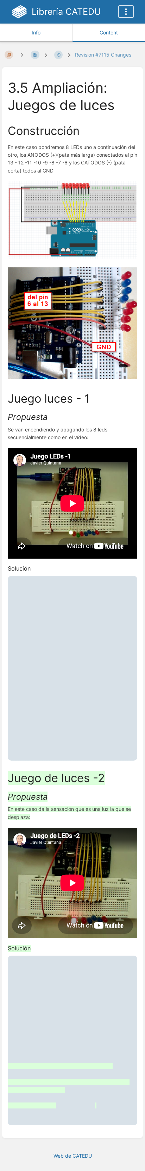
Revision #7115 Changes (103, 55)
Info (36, 32)
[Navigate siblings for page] (21, 54)
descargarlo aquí (45, 733)
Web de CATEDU (72, 1156)
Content (109, 32)
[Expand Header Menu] (126, 11)
